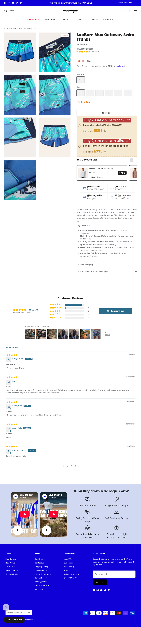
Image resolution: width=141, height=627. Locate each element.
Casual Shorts (12, 574)
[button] (82, 51)
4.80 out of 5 (32, 310)
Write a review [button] (115, 311)
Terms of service (42, 585)
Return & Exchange (43, 574)
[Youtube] (13, 3)
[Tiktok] (17, 3)
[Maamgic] (70, 11)
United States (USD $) (126, 3)
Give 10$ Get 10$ (71, 578)
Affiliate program (71, 574)
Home (6, 29)
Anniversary (69, 566)
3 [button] (71, 466)
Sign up (99, 582)
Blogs (66, 570)
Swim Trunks (11, 566)
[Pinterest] (21, 3)
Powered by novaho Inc (27, 619)
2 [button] (67, 466)
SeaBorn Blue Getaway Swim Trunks (23, 29)
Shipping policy (41, 566)
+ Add (122, 173)
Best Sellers (11, 559)
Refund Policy (41, 578)
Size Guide (39, 589)
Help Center (40, 559)
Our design (69, 563)
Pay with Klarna (41, 570)
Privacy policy (41, 581)
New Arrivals (11, 563)
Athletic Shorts (12, 570)
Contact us (39, 563)
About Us (68, 559)
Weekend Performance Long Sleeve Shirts (102, 168)
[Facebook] (5, 3)
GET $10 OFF (14, 619)
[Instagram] (9, 3)
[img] (11, 355)
